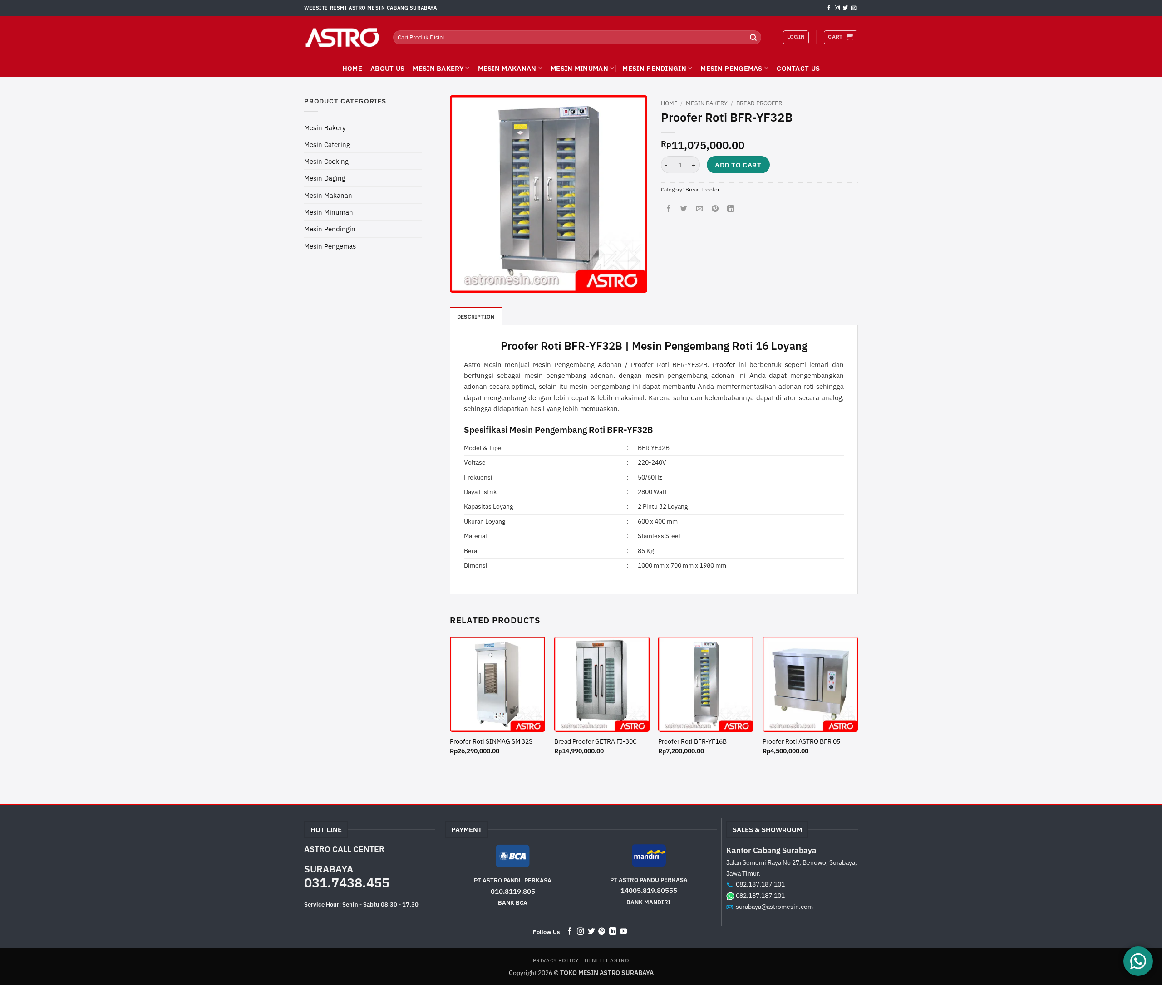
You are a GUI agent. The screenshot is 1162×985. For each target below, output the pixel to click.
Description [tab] (476, 316)
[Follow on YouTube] (623, 932)
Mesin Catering (327, 144)
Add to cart (738, 165)
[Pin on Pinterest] (715, 209)
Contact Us (798, 68)
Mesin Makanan (507, 68)
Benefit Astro (607, 960)
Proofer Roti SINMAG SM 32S (491, 741)
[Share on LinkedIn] (731, 209)
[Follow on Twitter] (845, 8)
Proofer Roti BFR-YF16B (692, 741)
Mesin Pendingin (654, 68)
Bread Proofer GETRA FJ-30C (595, 741)
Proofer (724, 364)
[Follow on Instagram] (837, 8)
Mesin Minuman (579, 68)
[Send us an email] (853, 8)
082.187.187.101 (760, 884)
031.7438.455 (346, 882)
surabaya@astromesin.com (774, 906)
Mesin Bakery (438, 68)
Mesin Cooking (326, 161)
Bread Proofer (759, 103)
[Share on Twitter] (684, 209)
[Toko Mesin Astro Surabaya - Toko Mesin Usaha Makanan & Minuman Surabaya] (341, 37)
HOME (352, 68)
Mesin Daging (324, 177)
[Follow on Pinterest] (602, 932)
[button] (840, 37)
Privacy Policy (556, 960)
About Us (387, 68)
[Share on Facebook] (668, 209)
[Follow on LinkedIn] (612, 932)
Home (669, 103)
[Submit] (753, 37)
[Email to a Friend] (700, 209)
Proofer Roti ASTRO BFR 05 (801, 741)
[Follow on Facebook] (829, 8)
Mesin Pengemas (731, 68)
